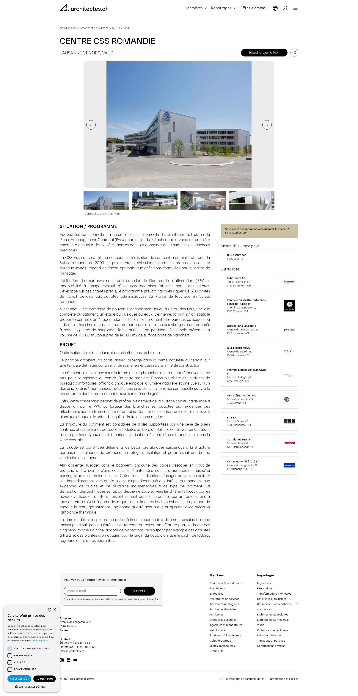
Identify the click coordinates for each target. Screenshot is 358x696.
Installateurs (217, 630)
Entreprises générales (222, 620)
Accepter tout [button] (19, 678)
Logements (264, 583)
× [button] (54, 609)
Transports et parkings (271, 641)
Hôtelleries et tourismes (271, 599)
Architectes (216, 614)
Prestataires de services (224, 599)
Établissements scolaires (272, 614)
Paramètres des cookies (283, 679)
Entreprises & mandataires (226, 583)
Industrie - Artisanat (269, 635)
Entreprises (216, 594)
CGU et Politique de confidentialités (242, 679)
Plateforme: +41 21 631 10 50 (78, 647)
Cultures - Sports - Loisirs (272, 630)
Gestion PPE (216, 651)
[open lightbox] (179, 124)
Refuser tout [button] (44, 678)
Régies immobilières (222, 646)
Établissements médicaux (273, 620)
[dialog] (32, 648)
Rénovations (264, 588)
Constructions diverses (271, 646)
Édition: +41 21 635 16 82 (75, 643)
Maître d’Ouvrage (220, 641)
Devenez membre (236, 233)
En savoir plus (40, 640)
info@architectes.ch (72, 651)
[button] (197, 8)
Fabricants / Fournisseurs (225, 635)
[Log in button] (285, 8)
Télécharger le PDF (264, 52)
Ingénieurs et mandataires (225, 625)
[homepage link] (84, 7)
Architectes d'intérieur (223, 609)
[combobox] (49, 610)
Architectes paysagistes (224, 604)
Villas (260, 625)
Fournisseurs (217, 588)
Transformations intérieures (274, 594)
